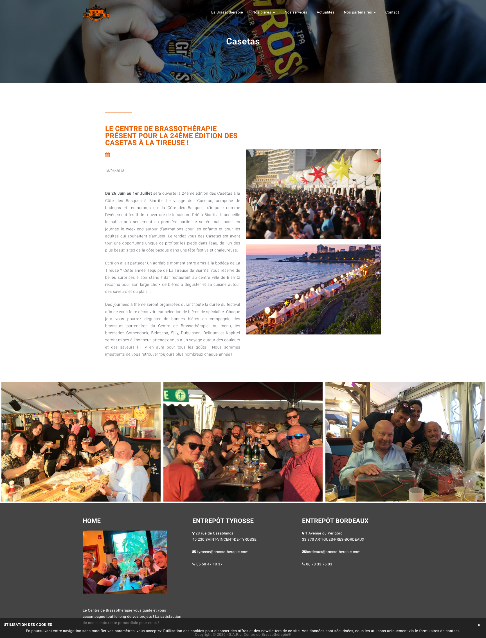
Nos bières (263, 12)
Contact (392, 12)
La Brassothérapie (227, 12)
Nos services (296, 12)
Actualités (325, 12)
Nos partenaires (358, 12)
